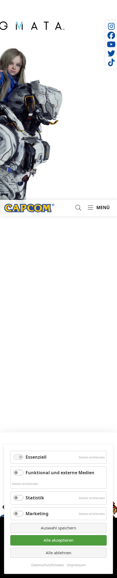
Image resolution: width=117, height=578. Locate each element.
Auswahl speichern (58, 527)
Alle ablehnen (58, 552)
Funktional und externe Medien (60, 473)
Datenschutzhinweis (47, 565)
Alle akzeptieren (58, 540)
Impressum (76, 565)
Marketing (37, 514)
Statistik (35, 498)
